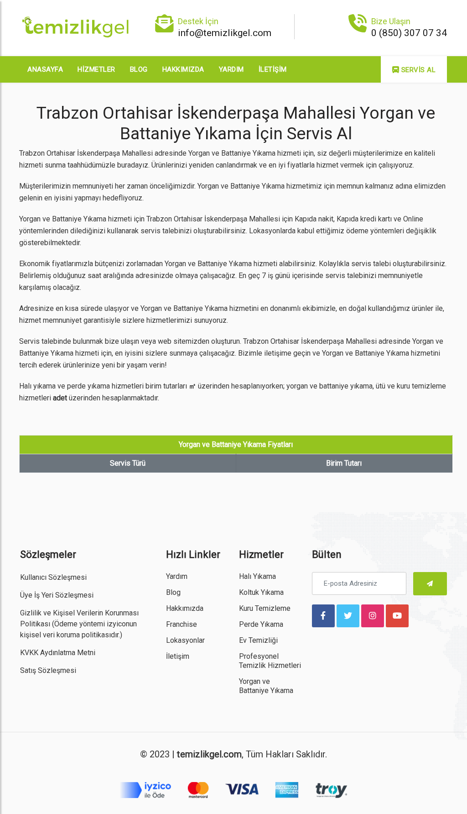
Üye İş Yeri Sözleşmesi (56, 595)
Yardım (231, 69)
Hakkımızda (183, 69)
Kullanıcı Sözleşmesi (53, 577)
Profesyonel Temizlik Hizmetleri (270, 661)
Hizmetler (96, 69)
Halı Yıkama (257, 576)
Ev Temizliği (258, 640)
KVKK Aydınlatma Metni (57, 652)
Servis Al (417, 70)
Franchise (181, 624)
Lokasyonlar (185, 640)
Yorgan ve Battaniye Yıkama (266, 686)
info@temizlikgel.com (224, 32)
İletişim (273, 69)
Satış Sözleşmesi (48, 670)
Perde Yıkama (261, 624)
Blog (139, 69)
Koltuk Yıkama (261, 592)
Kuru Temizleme (265, 608)
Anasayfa (45, 69)
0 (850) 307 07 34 (409, 32)
